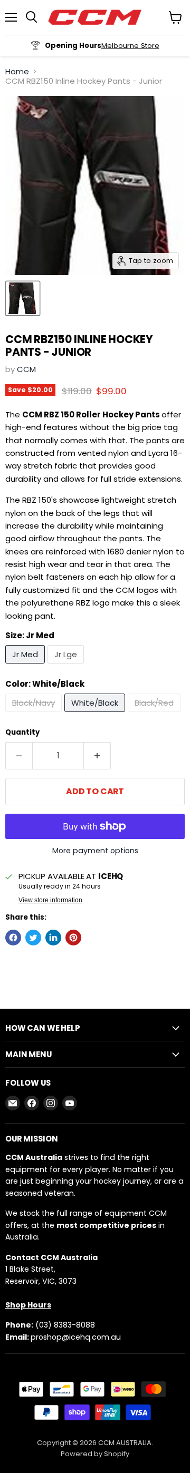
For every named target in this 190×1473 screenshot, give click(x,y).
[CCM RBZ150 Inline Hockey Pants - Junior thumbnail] (23, 298)
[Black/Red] (155, 714)
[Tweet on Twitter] (33, 937)
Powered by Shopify (95, 1454)
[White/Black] (96, 714)
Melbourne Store (130, 46)
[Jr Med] (26, 665)
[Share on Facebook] (13, 937)
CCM (26, 369)
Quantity (22, 732)
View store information (50, 900)
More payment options (95, 850)
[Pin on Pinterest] (73, 937)
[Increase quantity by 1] (97, 755)
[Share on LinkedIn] (53, 937)
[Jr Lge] (67, 665)
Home (17, 71)
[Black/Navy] (34, 714)
